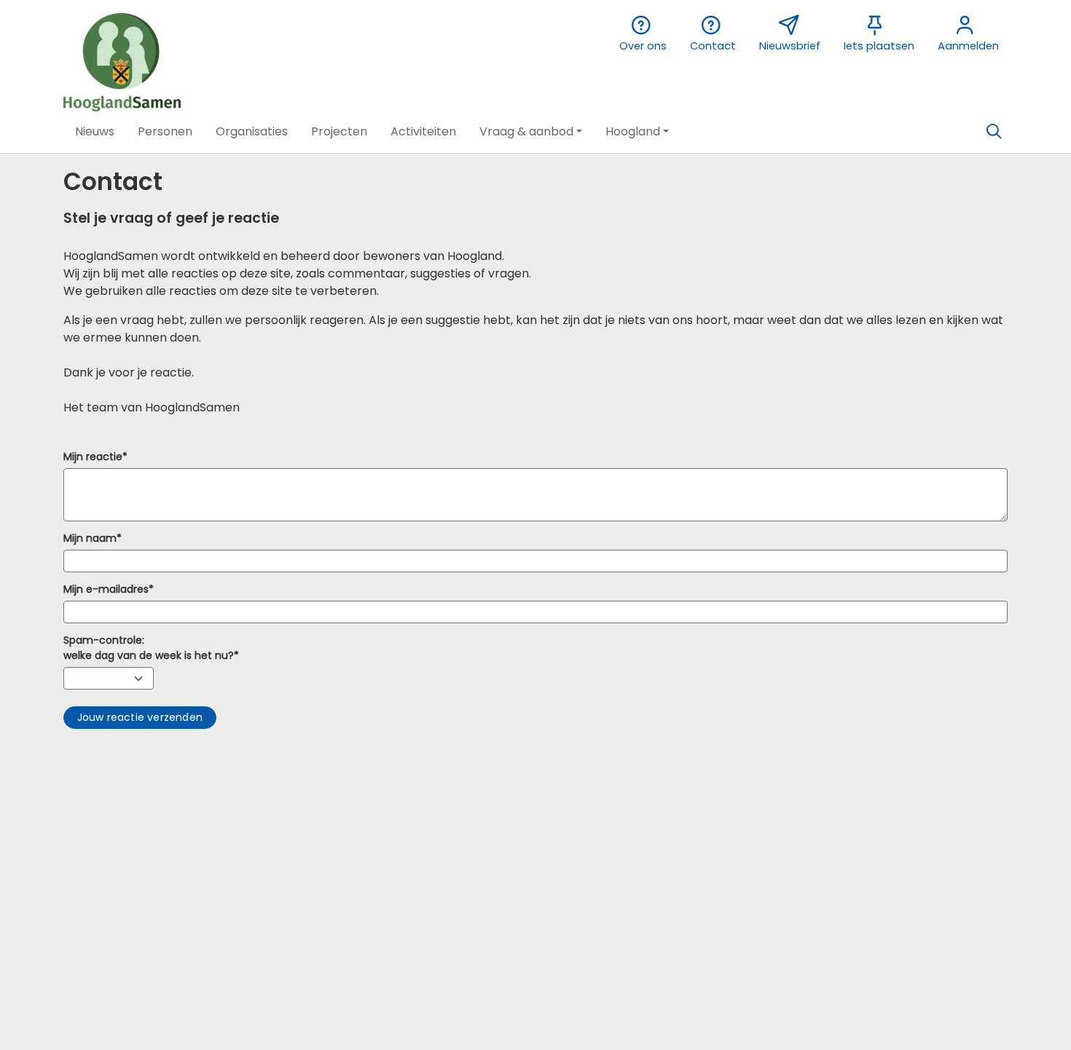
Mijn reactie (92, 456)
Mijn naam (90, 538)
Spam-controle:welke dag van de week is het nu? (148, 648)
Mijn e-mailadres (106, 589)
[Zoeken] (994, 132)
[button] (94, 131)
